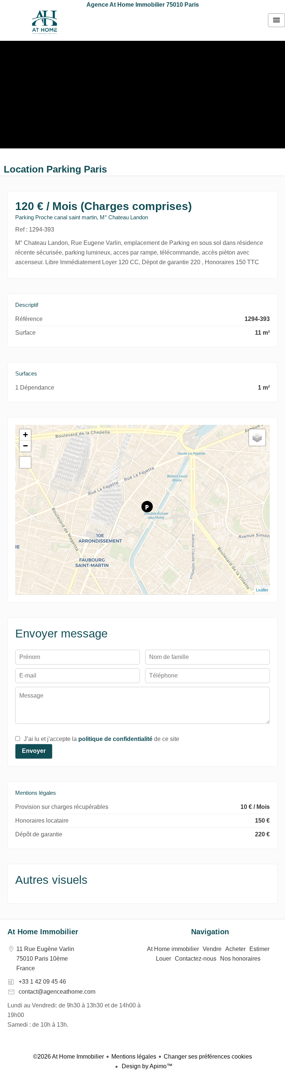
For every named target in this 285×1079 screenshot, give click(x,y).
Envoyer (34, 751)
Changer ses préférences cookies (208, 1056)
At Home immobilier (44, 22)
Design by (146, 1066)
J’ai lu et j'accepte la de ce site (101, 739)
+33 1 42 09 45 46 (42, 981)
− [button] (25, 445)
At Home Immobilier (42, 932)
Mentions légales (133, 1056)
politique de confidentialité (115, 739)
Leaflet (262, 590)
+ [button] (25, 434)
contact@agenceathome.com (57, 991)
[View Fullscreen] (25, 462)
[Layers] (257, 437)
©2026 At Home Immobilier (68, 1056)
